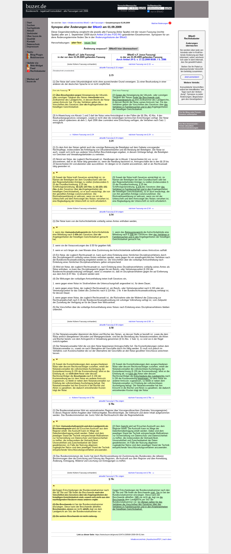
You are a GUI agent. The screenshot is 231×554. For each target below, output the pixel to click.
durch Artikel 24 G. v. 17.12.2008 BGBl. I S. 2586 (141, 59)
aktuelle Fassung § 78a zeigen (111, 401)
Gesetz (131, 11)
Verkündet (32, 33)
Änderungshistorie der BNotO (111, 37)
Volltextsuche (154, 6)
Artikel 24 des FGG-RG (109, 34)
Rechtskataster (37, 71)
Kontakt (31, 41)
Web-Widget (36, 65)
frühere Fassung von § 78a (81, 398)
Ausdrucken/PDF (154, 539)
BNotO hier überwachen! (123, 48)
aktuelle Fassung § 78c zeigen (111, 476)
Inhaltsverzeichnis (138, 539)
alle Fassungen (97, 23)
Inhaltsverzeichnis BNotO (78, 23)
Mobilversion (37, 57)
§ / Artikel (122, 11)
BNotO (97, 27)
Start (29, 22)
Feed (32, 68)
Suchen (31, 25)
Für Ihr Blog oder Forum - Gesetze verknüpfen (190, 113)
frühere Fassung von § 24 (81, 135)
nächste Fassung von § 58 (141, 321)
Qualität (31, 39)
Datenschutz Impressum (33, 45)
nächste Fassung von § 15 (141, 64)
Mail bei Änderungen (160, 23)
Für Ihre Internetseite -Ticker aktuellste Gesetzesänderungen (189, 126)
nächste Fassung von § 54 (141, 208)
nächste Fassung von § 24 (141, 135)
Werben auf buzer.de (33, 80)
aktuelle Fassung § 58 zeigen (111, 325)
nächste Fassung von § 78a (141, 398)
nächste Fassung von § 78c (141, 473)
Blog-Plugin (36, 55)
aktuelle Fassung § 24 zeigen (111, 138)
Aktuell (30, 31)
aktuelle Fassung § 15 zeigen (111, 68)
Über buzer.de (34, 36)
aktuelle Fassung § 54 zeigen (111, 212)
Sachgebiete (33, 28)
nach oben (167, 539)
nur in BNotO (157, 11)
